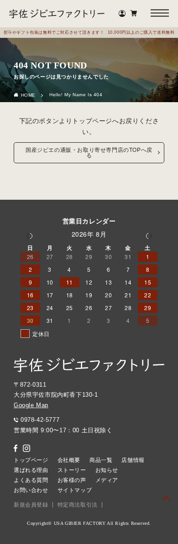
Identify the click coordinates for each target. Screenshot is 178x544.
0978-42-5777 (40, 419)
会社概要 (69, 460)
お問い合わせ (31, 490)
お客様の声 (72, 480)
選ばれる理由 (31, 470)
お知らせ (106, 470)
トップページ (31, 460)
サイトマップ (75, 490)
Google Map (31, 405)
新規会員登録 (31, 505)
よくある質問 (31, 480)
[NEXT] (148, 235)
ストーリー (72, 470)
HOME (28, 95)
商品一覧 (100, 460)
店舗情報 (132, 460)
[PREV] (29, 235)
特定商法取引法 (78, 505)
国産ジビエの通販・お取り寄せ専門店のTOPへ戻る (89, 153)
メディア (106, 480)
